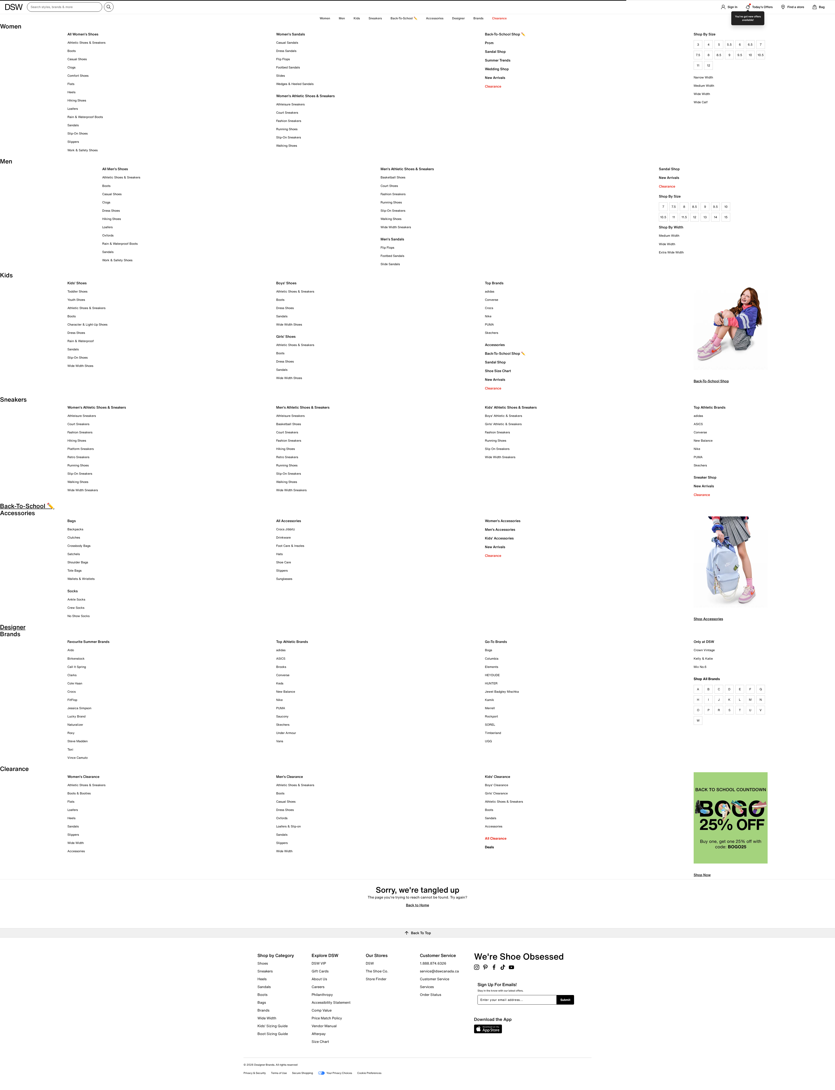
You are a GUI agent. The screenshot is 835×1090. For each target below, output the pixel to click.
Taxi (70, 749)
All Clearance (495, 838)
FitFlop (72, 699)
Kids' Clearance (497, 776)
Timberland (493, 733)
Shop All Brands (707, 678)
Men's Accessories (500, 529)
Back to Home (417, 904)
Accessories (495, 344)
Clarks (72, 675)
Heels (71, 92)
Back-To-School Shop (711, 381)
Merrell (490, 708)
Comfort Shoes (78, 75)
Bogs (488, 650)
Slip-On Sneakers (288, 137)
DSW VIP (319, 963)
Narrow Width (703, 77)
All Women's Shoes (82, 34)
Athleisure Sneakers (290, 104)
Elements (491, 666)
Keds (279, 683)
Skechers (491, 332)
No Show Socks (78, 616)
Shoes (262, 963)
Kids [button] (357, 18)
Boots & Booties (79, 793)
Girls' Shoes (286, 336)
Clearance (493, 86)
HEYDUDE (492, 675)
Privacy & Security (255, 1073)
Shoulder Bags (77, 562)
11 (698, 65)
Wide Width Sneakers (396, 227)
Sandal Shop (495, 51)
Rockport (491, 716)
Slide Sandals (390, 264)
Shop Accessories (708, 618)
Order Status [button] (430, 994)
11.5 (684, 217)
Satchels (73, 554)
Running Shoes (286, 129)
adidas (489, 291)
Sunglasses (284, 578)
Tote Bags (74, 570)
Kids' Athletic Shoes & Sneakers (511, 407)
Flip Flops (283, 59)
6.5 (750, 44)
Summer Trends (497, 60)
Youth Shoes (76, 299)
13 (705, 217)
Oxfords (108, 235)
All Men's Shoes (115, 168)
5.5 (729, 44)
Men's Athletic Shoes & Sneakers (407, 168)
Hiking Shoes (76, 100)
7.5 (698, 55)
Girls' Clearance (496, 793)
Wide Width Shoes (80, 365)
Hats (279, 554)
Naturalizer (75, 724)
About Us (319, 979)
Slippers (73, 141)
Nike (488, 316)
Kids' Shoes (77, 283)
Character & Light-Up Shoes (87, 324)
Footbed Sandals (288, 67)
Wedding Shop (497, 69)
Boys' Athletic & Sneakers (503, 415)
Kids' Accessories (499, 538)
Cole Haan (74, 683)
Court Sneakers (287, 112)
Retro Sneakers (78, 457)
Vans (279, 741)
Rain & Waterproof (80, 341)
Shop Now (702, 874)
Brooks (281, 666)
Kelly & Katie (703, 658)
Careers (318, 986)
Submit (565, 999)
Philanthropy (322, 994)
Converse (491, 299)
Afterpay (319, 1033)
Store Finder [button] (376, 978)
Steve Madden (77, 741)
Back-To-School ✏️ (404, 18)
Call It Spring (76, 666)
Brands (263, 1010)
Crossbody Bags (78, 545)
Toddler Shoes (77, 291)
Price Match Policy (327, 1018)
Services (427, 986)
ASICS (698, 424)
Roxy (71, 733)
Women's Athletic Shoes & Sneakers (305, 95)
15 (726, 217)
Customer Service (434, 979)
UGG (488, 741)
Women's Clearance (83, 776)
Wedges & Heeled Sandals (295, 84)
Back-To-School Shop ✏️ (505, 34)
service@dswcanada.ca (439, 971)
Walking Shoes (286, 145)
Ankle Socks (76, 599)
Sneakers (265, 971)
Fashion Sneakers (288, 120)
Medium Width (704, 85)
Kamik (489, 699)
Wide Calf (701, 102)
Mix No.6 (700, 666)
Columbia (491, 658)
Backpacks (75, 529)
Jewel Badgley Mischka (502, 691)
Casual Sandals (287, 42)
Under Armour (286, 733)
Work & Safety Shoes (82, 150)
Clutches (73, 537)
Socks (72, 591)
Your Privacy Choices (339, 1073)
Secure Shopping (302, 1073)
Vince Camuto (77, 757)
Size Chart (320, 1041)
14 (715, 217)
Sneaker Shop (705, 477)
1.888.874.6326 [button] (433, 963)
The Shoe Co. (377, 971)
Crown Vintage (704, 650)
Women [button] (325, 18)
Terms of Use (279, 1073)
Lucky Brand (76, 716)
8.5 (718, 55)
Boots (71, 50)
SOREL (490, 724)
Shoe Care (283, 562)
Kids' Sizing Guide (272, 1025)
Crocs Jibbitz (285, 529)
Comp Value (322, 1010)
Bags (71, 520)
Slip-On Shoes (77, 133)
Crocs (489, 308)
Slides (280, 75)
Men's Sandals (392, 239)
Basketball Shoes (393, 177)
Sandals (73, 125)
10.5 (761, 55)
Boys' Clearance (496, 785)
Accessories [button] (434, 18)
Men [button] (342, 18)
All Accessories (288, 520)
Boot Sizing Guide (272, 1033)
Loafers (72, 108)
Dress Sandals (286, 50)
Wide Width (702, 94)
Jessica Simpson (79, 708)
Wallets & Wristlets (81, 578)
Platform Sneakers (80, 448)
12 (708, 65)
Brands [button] (478, 18)
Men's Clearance (289, 776)
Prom (489, 42)
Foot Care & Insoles (290, 545)
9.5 (739, 55)
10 (750, 55)
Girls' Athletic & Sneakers (503, 424)
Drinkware (283, 537)
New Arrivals (495, 77)
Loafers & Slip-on (288, 826)
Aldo (70, 650)
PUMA (489, 324)
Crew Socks (75, 607)
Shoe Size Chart (498, 370)
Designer (458, 18)
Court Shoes (389, 185)
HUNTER (491, 683)
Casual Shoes (77, 59)
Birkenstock (76, 658)
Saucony (282, 716)
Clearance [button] (499, 18)
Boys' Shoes (286, 283)
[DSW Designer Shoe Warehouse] (14, 6)
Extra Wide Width (671, 252)
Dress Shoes (111, 210)
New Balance (703, 440)
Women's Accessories (502, 520)
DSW (370, 963)
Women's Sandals (290, 34)
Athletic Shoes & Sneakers (86, 42)
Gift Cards (320, 971)
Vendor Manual (324, 1025)
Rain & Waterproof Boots (85, 117)
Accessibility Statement (331, 1002)
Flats (70, 84)
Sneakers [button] (375, 18)
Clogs (71, 67)
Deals (489, 847)
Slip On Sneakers (497, 448)
